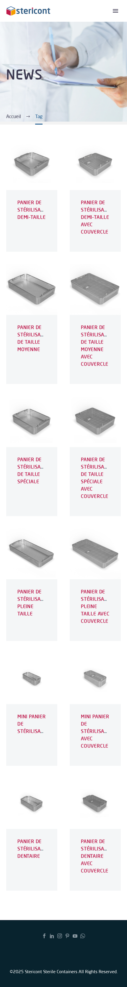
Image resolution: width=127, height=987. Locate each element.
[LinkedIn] (52, 936)
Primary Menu (115, 10)
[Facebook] (44, 936)
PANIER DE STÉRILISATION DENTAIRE (34, 848)
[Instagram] (59, 936)
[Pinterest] (67, 936)
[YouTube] (75, 936)
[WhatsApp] (82, 936)
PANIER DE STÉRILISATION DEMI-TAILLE (34, 209)
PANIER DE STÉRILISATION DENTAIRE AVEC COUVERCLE (98, 856)
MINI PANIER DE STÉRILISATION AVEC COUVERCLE (98, 731)
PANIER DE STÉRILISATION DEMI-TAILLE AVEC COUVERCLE (98, 217)
